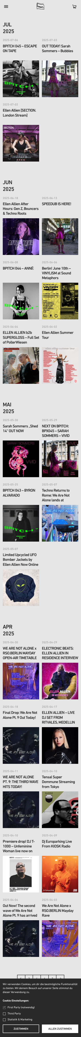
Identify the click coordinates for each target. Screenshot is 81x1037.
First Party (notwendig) (21, 1007)
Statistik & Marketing (20, 1019)
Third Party (14, 1013)
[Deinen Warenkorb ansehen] (72, 8)
